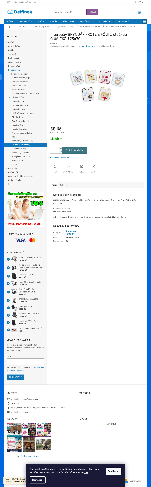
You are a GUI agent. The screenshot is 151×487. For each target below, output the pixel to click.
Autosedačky (14, 46)
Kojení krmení (14, 70)
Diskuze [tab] (63, 185)
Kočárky (11, 42)
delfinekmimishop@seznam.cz (24, 399)
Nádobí (15, 136)
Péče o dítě (13, 172)
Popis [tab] (54, 185)
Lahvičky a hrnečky (20, 81)
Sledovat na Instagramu (31, 456)
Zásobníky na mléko (20, 152)
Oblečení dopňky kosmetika (20, 176)
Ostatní (15, 164)
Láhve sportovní (19, 85)
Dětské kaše (18, 101)
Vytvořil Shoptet (137, 481)
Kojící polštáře (18, 125)
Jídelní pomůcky (19, 148)
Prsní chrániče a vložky (22, 133)
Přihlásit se (15, 377)
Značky (11, 184)
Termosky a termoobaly (22, 140)
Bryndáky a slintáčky (21, 144)
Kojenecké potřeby (19, 73)
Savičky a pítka (18, 89)
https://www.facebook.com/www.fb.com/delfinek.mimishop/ (38, 407)
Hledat (92, 12)
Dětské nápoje (19, 109)
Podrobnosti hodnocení (86, 46)
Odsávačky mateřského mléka (25, 93)
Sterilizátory (17, 117)
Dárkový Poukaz (15, 180)
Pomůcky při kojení (20, 121)
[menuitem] (10, 21)
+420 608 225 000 (18, 403)
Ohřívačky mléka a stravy (23, 113)
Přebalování (13, 58)
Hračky (11, 50)
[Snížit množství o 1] (60, 152)
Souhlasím (113, 471)
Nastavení (37, 480)
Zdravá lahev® (18, 160)
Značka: (107, 46)
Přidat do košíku (76, 150)
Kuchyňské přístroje (21, 156)
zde (86, 472)
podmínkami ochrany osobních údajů (25, 369)
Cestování (12, 168)
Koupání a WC (14, 66)
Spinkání (12, 54)
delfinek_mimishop (19, 412)
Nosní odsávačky (19, 129)
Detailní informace (58, 157)
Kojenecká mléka (20, 105)
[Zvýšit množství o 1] (60, 148)
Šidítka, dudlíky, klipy (21, 77)
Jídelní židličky (14, 62)
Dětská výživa (18, 97)
